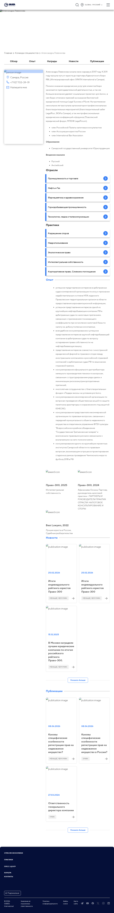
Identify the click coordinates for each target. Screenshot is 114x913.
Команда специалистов (27, 53)
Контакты (8, 876)
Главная (8, 53)
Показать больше (77, 680)
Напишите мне (18, 87)
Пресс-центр (10, 866)
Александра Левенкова (53, 53)
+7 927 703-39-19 (20, 82)
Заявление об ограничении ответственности (27, 903)
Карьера (7, 873)
